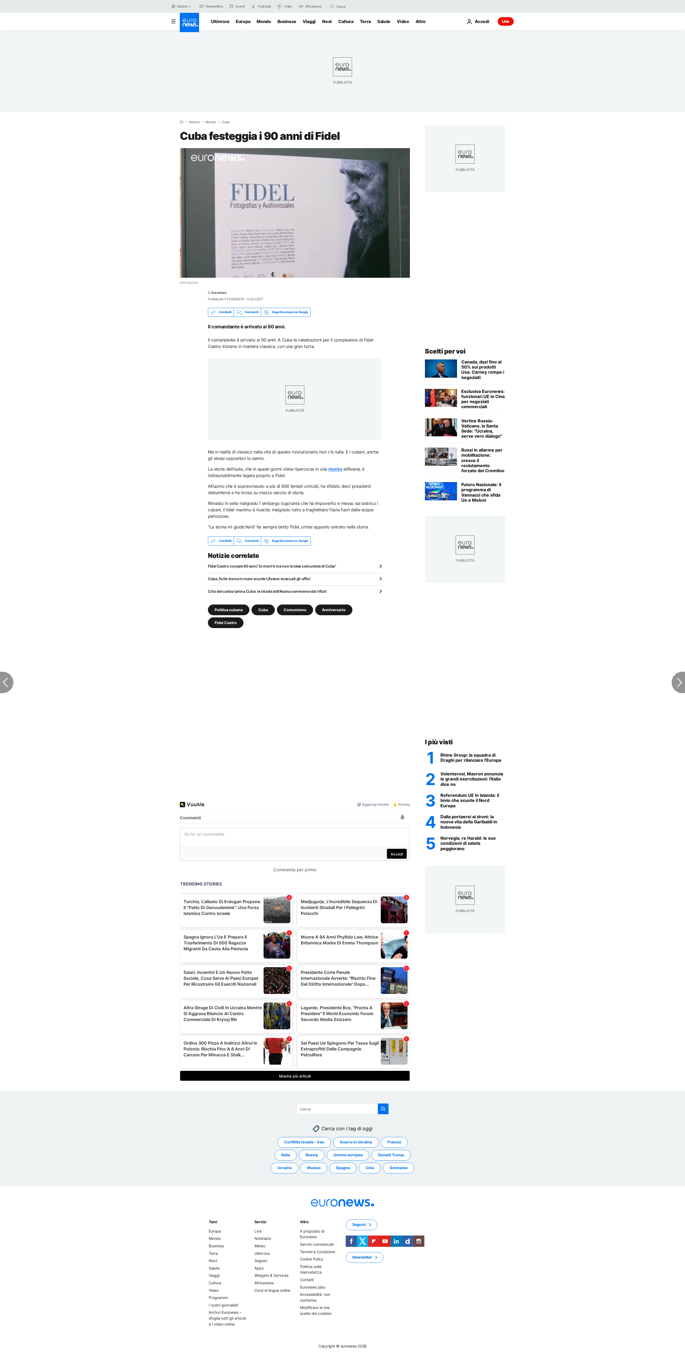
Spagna (343, 1167)
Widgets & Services (271, 1275)
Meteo (259, 1246)
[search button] (332, 6)
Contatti (307, 1279)
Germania (399, 1167)
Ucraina (284, 1167)
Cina (370, 1167)
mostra (335, 469)
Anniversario (334, 609)
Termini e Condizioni (317, 1251)
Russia (312, 1155)
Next (327, 21)
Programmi (218, 1297)
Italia (285, 1155)
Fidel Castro (226, 622)
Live (505, 21)
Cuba (226, 122)
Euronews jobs (312, 1287)
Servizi (260, 1221)
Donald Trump (391, 1155)
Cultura (345, 21)
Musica (314, 1167)
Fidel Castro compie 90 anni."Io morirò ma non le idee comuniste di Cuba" (272, 566)
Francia (394, 1142)
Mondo (264, 21)
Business (286, 21)
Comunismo (295, 609)
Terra (365, 21)
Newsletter (362, 1257)
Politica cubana (229, 609)
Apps (259, 1268)
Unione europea (348, 1155)
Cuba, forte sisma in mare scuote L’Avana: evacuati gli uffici (259, 578)
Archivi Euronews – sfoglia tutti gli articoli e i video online (227, 1318)
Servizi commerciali (317, 1244)
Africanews (264, 1283)
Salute (383, 21)
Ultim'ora (220, 21)
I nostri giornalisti (223, 1305)
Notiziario (262, 1238)
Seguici (260, 1260)
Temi (213, 1221)
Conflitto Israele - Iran (304, 1142)
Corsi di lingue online (272, 1290)
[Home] (181, 122)
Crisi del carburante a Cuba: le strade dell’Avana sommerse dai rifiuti (267, 591)
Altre (304, 1221)
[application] (295, 213)
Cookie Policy (312, 1259)
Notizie (194, 122)
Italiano (182, 6)
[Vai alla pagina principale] (189, 22)
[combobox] (359, 6)
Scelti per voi (445, 351)
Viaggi (309, 21)
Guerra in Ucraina (356, 1142)
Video (403, 21)
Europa (243, 21)
